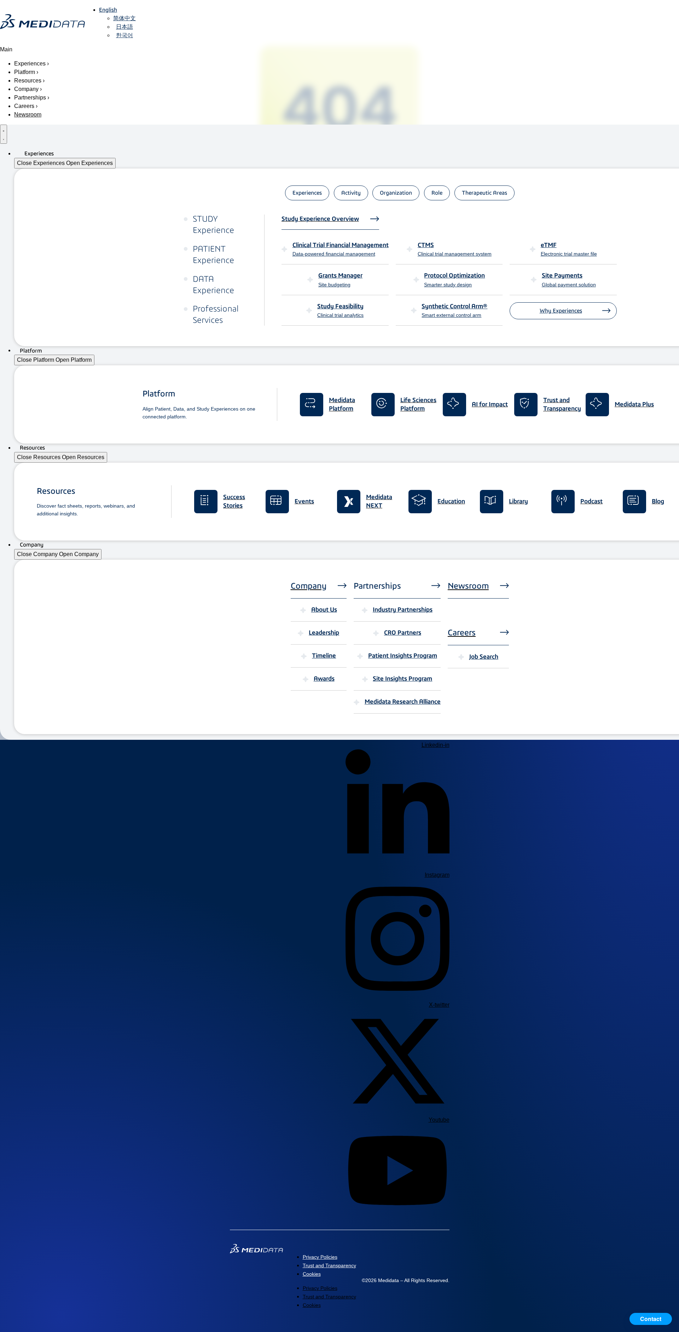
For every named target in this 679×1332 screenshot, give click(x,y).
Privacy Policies (320, 1257)
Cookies (312, 1274)
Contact (650, 1319)
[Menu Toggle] (3, 134)
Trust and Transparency (329, 1265)
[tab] (307, 192)
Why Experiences (561, 310)
